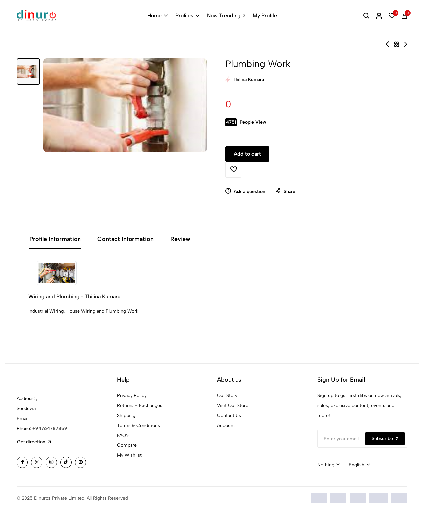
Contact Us (229, 415)
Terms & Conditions (138, 425)
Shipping (126, 415)
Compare (127, 445)
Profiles (184, 15)
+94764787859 (49, 428)
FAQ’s (123, 435)
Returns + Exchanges (139, 405)
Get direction (31, 442)
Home (154, 15)
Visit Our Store (232, 405)
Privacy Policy (132, 395)
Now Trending (224, 15)
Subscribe (382, 438)
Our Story (227, 395)
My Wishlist (129, 455)
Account (226, 425)
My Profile (265, 15)
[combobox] (328, 465)
